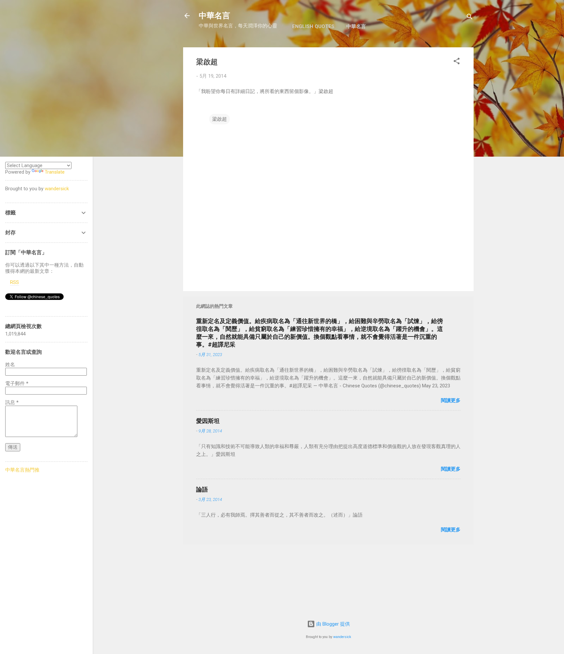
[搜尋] (470, 18)
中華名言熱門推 (22, 470)
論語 (202, 489)
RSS (14, 282)
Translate (55, 172)
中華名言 (214, 15)
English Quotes (313, 26)
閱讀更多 (451, 400)
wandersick (342, 637)
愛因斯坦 (208, 420)
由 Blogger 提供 (332, 624)
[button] (457, 62)
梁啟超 (219, 119)
